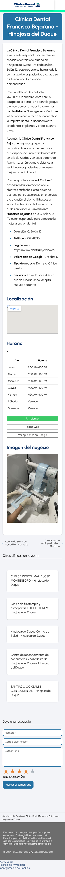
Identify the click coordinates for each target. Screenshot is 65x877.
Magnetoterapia (28, 832)
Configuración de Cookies (15, 868)
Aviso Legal (6, 861)
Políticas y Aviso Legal (31, 852)
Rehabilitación (25, 838)
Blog (48, 843)
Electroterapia (10, 832)
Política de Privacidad (12, 864)
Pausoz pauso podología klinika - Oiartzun (50, 543)
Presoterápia (9, 838)
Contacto (48, 852)
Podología (21, 835)
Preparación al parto (37, 835)
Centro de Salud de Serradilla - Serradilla (16, 543)
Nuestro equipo (37, 843)
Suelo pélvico (21, 843)
